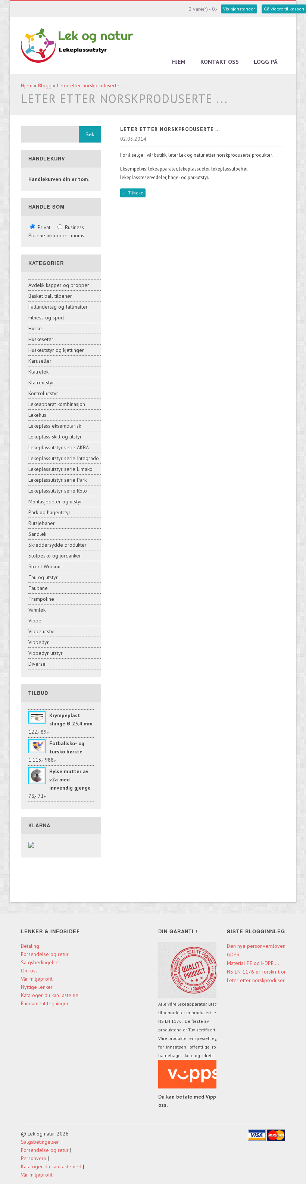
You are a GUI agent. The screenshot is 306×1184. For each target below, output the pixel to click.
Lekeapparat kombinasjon (56, 404)
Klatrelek (38, 371)
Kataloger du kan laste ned (51, 995)
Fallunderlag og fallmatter (58, 306)
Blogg (44, 85)
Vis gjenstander (239, 9)
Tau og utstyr (43, 577)
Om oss (29, 970)
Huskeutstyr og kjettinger (56, 350)
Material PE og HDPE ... (253, 963)
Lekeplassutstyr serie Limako (60, 469)
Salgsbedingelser (40, 962)
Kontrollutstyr (43, 393)
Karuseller (39, 360)
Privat (44, 227)
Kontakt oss (219, 61)
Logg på (266, 61)
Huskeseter (40, 339)
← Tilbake (132, 193)
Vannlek (37, 609)
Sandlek (37, 534)
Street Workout (45, 566)
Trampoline (41, 599)
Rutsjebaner (41, 523)
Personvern (33, 1158)
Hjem (178, 61)
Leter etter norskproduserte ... (91, 85)
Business (73, 227)
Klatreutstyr (41, 382)
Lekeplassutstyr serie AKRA (58, 447)
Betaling (30, 946)
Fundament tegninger (45, 1003)
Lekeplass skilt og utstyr (55, 436)
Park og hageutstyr (49, 512)
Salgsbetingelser (40, 1141)
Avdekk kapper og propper (58, 285)
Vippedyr (38, 642)
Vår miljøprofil (37, 978)
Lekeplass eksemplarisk (54, 425)
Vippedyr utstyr (45, 653)
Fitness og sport (46, 317)
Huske (35, 328)
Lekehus (37, 415)
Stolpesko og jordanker (54, 555)
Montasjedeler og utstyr (55, 501)
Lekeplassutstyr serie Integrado (63, 458)
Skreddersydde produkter (57, 544)
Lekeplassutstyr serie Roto (57, 490)
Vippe (34, 620)
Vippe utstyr (41, 631)
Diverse (37, 663)
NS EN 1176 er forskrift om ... (260, 971)
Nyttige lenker (37, 987)
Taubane (38, 588)
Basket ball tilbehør (50, 296)
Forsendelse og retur (45, 954)
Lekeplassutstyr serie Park (57, 480)
